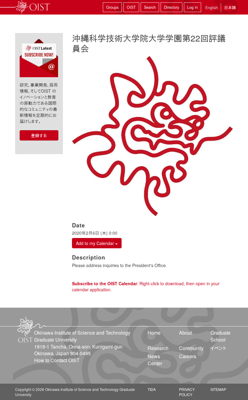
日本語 (230, 7)
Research (158, 348)
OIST (131, 7)
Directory (171, 7)
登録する (39, 135)
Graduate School (220, 336)
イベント (218, 348)
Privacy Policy (187, 392)
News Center (155, 360)
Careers (187, 356)
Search (150, 7)
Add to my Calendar (95, 243)
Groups (112, 7)
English (211, 7)
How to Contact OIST (57, 360)
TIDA (152, 389)
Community (191, 348)
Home (154, 332)
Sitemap (218, 389)
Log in (192, 7)
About (185, 332)
